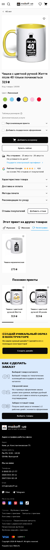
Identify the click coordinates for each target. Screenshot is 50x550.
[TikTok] (27, 503)
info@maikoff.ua (9, 486)
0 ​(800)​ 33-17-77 (9, 471)
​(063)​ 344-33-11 (9, 475)
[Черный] (5, 106)
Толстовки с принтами (11, 513)
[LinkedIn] (21, 503)
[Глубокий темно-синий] (19, 99)
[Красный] (39, 99)
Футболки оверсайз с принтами (15, 530)
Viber (7, 492)
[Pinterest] (15, 503)
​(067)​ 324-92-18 (9, 478)
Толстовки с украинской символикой (17, 524)
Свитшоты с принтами (31, 513)
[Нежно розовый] (32, 99)
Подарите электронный (24, 162)
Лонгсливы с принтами (11, 517)
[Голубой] (12, 99)
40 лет (8, 11)
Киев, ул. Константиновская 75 (16, 445)
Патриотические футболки (13, 527)
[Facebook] (10, 503)
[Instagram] (4, 503)
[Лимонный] (25, 99)
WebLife (16, 546)
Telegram (20, 492)
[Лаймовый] (5, 99)
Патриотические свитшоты (25, 521)
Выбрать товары (25, 416)
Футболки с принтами (19, 510)
